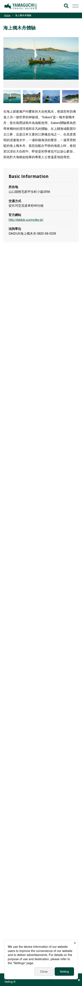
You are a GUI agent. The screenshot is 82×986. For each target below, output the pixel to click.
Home (7, 15)
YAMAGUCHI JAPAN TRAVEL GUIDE (21, 6)
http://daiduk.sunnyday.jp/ (26, 219)
